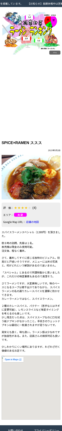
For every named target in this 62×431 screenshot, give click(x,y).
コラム (55, 52)
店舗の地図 (32, 222)
